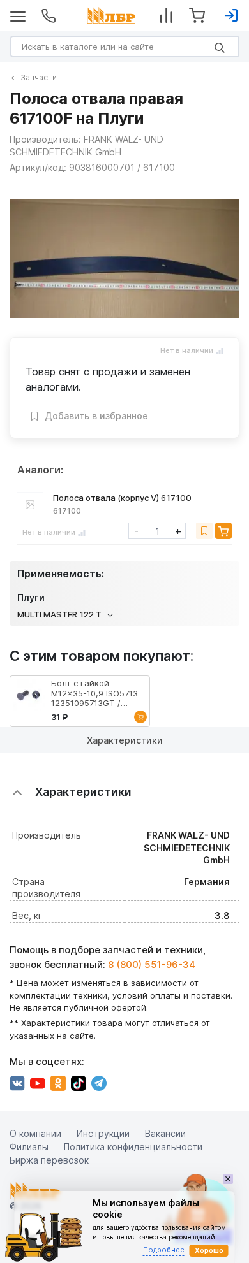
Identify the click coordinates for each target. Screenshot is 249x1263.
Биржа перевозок (49, 1159)
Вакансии (165, 1132)
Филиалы (29, 1146)
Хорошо (209, 1250)
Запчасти (38, 77)
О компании (35, 1132)
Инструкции (103, 1132)
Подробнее (164, 1249)
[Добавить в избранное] (204, 531)
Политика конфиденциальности (133, 1146)
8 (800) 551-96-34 (151, 964)
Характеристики (125, 740)
